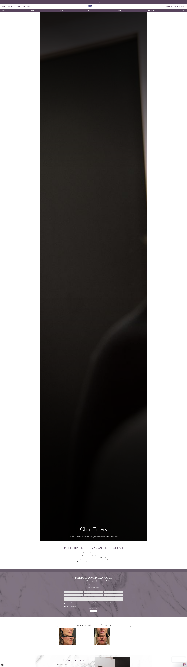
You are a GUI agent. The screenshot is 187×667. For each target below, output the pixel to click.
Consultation (175, 6)
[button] (2, 665)
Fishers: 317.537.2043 (16, 6)
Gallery (89, 10)
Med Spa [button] (61, 10)
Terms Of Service (95, 608)
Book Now (168, 6)
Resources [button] (119, 10)
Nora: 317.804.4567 (26, 6)
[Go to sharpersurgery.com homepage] (92, 6)
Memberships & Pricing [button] (151, 10)
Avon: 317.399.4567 (6, 6)
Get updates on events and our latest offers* (71, 606)
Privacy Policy (91, 608)
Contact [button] (183, 10)
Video (163, 570)
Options (117, 570)
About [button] (3, 10)
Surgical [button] (32, 10)
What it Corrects (70, 570)
